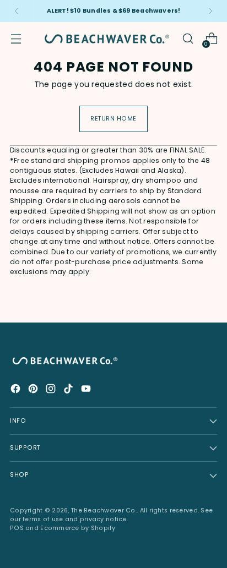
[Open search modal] (187, 39)
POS (17, 528)
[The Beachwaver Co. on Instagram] (51, 390)
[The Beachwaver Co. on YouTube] (87, 390)
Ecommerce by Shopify (78, 528)
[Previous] (16, 11)
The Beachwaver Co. (104, 510)
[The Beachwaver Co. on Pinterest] (34, 390)
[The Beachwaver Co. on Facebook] (16, 390)
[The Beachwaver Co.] (107, 39)
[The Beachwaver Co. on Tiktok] (69, 390)
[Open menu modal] (15, 39)
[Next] (210, 11)
